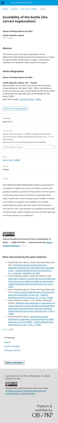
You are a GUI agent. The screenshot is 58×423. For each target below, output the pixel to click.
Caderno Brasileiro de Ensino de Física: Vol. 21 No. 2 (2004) (30, 296)
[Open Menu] (2, 2)
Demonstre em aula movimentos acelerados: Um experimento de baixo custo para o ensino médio (31, 319)
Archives (14, 9)
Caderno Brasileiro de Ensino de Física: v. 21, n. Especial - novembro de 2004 (30, 271)
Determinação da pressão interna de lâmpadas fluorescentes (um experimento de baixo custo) (31, 268)
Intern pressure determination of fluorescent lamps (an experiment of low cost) (31, 293)
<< (4, 329)
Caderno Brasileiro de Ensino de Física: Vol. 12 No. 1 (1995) (30, 323)
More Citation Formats (14, 147)
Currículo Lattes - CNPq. (30, 99)
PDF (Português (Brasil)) (16, 108)
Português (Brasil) (12, 350)
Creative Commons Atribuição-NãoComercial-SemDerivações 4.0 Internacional (25, 392)
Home (5, 9)
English (7, 342)
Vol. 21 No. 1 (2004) (29, 9)
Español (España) (12, 346)
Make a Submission (14, 362)
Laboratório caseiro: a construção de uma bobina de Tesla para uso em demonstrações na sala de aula (31, 280)
